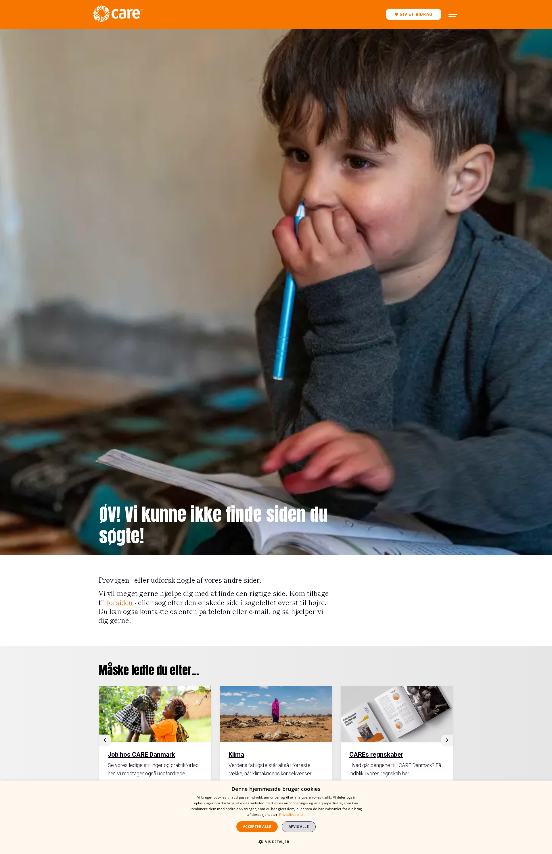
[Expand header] (453, 14)
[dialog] (276, 817)
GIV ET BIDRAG (416, 14)
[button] (276, 841)
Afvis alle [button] (299, 826)
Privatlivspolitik (291, 814)
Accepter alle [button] (257, 826)
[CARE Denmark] (118, 13)
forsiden (120, 602)
